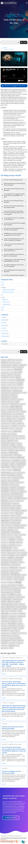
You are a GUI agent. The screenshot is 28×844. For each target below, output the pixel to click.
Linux (19, 621)
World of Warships (12, 623)
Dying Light (21, 562)
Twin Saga (3, 433)
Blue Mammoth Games (5, 367)
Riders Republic (16, 550)
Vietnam (4, 613)
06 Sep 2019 (5, 678)
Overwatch (4, 362)
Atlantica (18, 601)
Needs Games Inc (20, 472)
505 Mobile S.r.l (4, 542)
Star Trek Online (11, 585)
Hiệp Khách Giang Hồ (5, 633)
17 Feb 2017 (5, 703)
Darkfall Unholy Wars (6, 505)
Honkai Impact (22, 567)
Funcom (12, 482)
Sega (12, 443)
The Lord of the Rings (6, 599)
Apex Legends (11, 475)
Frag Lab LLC (4, 594)
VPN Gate (13, 567)
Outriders (19, 606)
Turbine (24, 574)
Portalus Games (13, 487)
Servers (2, 285)
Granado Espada (4, 445)
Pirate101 (10, 534)
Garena (18, 377)
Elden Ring (3, 585)
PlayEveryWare (13, 445)
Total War (10, 498)
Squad (13, 367)
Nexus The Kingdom (5, 399)
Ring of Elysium (9, 579)
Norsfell (24, 392)
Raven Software (12, 643)
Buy (2, 294)
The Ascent (21, 436)
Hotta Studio (11, 411)
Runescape (3, 527)
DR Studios (3, 537)
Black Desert (4, 438)
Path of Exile (20, 16)
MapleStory (11, 557)
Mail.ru (18, 362)
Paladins (19, 475)
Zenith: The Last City (14, 484)
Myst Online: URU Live (12, 552)
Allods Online (17, 589)
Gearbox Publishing (15, 532)
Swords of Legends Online (6, 604)
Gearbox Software (5, 621)
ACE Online (3, 477)
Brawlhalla (3, 440)
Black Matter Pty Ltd (5, 515)
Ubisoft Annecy (16, 503)
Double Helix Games (5, 510)
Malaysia (13, 515)
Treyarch (3, 374)
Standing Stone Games (5, 423)
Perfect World (12, 545)
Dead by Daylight (4, 517)
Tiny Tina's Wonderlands (20, 462)
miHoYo (3, 369)
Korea (21, 579)
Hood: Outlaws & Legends (6, 628)
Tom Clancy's (22, 534)
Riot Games (20, 399)
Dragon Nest (4, 630)
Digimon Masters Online (19, 450)
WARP (11, 648)
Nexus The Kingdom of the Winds (15, 409)
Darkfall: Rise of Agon (17, 505)
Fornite (3, 577)
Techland (3, 552)
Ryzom (7, 610)
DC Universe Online (5, 413)
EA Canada (3, 480)
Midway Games (23, 608)
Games (2, 307)
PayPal (15, 628)
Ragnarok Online (5, 520)
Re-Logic (10, 421)
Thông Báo (3, 333)
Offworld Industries (18, 559)
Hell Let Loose (4, 539)
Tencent (23, 411)
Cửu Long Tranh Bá (12, 616)
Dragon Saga (4, 450)
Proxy (8, 416)
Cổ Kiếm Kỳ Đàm (21, 616)
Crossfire (11, 555)
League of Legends (16, 406)
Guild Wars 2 (19, 467)
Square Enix (4, 496)
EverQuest (4, 500)
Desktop (4, 388)
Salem (3, 418)
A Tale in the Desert (5, 404)
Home (2, 282)
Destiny (3, 475)
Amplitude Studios (5, 372)
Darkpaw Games (4, 567)
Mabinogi (12, 508)
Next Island (3, 582)
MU (13, 423)
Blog (2, 309)
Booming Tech (20, 367)
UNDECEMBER (15, 480)
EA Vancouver (10, 401)
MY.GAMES (21, 628)
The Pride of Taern (14, 491)
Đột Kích (24, 498)
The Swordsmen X (5, 570)
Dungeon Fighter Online (18, 577)
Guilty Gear (18, 443)
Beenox (19, 545)
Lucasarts (11, 630)
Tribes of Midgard (4, 464)
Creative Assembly (5, 532)
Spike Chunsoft (14, 372)
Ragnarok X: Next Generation (6, 525)
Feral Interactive (4, 406)
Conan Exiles (20, 539)
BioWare (24, 510)
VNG (14, 385)
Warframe (13, 610)
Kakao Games (17, 374)
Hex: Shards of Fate (18, 496)
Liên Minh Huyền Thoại (6, 547)
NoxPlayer (12, 464)
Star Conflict (18, 570)
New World (18, 638)
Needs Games (21, 418)
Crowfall (15, 547)
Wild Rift (15, 364)
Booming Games (15, 635)
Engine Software (20, 500)
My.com (15, 418)
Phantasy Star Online (15, 522)
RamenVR (9, 469)
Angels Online (10, 359)
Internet (3, 322)
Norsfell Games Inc (19, 482)
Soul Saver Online (15, 416)
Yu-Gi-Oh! (3, 498)
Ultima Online (4, 645)
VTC (17, 645)
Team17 (16, 534)
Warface (17, 630)
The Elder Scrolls (5, 574)
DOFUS (10, 431)
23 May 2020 (5, 657)
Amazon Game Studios (16, 392)
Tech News (3, 330)
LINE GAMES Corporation (6, 390)
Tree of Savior (11, 527)
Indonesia (11, 496)
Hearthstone (19, 542)
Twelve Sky (23, 460)
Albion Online (4, 508)
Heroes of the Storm (6, 503)
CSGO (18, 515)
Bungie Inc (3, 623)
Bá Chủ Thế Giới (9, 589)
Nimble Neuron (4, 648)
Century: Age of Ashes (12, 433)
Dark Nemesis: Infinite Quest (6, 559)
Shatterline (3, 411)
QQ (2, 589)
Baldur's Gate (12, 362)
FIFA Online (16, 460)
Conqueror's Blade (18, 421)
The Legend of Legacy (21, 464)
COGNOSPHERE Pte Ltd (12, 618)
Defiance (3, 534)
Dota (14, 472)
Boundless (15, 608)
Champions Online (5, 462)
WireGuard (4, 616)
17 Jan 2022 (4, 724)
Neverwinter (15, 425)
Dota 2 (12, 570)
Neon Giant (3, 625)
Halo (20, 618)
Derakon (25, 552)
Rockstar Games (14, 404)
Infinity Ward (9, 577)
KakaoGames (11, 601)
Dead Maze (3, 385)
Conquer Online (12, 625)
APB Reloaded (13, 562)
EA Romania (13, 489)
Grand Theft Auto (16, 564)
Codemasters (10, 369)
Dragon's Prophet (5, 467)
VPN (18, 582)
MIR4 (22, 550)
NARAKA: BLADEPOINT (10, 606)
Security (3, 328)
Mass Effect (13, 399)
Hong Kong (23, 517)
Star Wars (17, 525)
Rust (16, 530)
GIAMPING (3, 320)
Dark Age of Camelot (14, 572)
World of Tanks (13, 452)
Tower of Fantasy (13, 613)
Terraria (17, 411)
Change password (6, 304)
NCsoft (9, 477)
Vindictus (3, 618)
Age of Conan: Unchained (6, 447)
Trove (2, 579)
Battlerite (10, 440)
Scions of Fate (12, 382)
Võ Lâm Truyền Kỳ (6, 550)
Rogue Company (17, 455)
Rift (2, 610)
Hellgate (12, 428)
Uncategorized (4, 336)
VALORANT (12, 539)
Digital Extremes (4, 487)
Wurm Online (17, 498)
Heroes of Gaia (14, 587)
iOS (12, 542)
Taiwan (17, 401)
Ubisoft (14, 640)
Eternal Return (21, 487)
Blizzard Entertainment (6, 436)
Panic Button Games (17, 390)
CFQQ (22, 416)
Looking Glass (19, 585)
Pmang (11, 517)
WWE (9, 480)
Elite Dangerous (20, 423)
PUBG (18, 508)
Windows (20, 380)
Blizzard (23, 555)
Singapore (10, 582)
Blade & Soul (19, 513)
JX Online (13, 621)
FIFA (20, 372)
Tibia (9, 385)
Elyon (3, 416)
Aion (15, 604)
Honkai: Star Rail (18, 428)
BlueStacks (20, 640)
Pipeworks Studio (4, 572)
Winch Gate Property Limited (7, 455)
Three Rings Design (5, 489)
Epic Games (10, 530)
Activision (15, 447)
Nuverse (12, 438)
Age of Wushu (20, 527)
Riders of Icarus (4, 382)
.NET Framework (23, 633)
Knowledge (3, 325)
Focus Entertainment (5, 493)
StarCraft (9, 418)
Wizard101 (22, 404)
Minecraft (17, 592)
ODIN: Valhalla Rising (15, 574)
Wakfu (24, 606)
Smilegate (22, 447)
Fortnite (18, 537)
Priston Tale (15, 436)
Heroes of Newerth (5, 640)
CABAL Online (5, 484)
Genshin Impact (5, 522)
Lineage (3, 601)
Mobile (17, 470)
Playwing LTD (19, 643)
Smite (11, 638)
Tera (16, 440)
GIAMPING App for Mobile (7, 292)
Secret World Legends (15, 510)
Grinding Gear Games (11, 16)
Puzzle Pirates (22, 587)
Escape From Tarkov (5, 397)
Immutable (14, 397)
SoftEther (20, 457)
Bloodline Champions (6, 472)
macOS (13, 467)
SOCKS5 (18, 369)
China (20, 385)
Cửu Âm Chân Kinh (5, 587)
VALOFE (19, 594)
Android (17, 431)
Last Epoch (23, 525)
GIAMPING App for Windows (8, 289)
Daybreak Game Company (17, 493)
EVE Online (4, 545)
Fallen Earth (4, 421)
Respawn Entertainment (6, 460)
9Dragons (20, 445)
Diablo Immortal (5, 491)
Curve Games (12, 500)
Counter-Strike (14, 387)
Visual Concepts (11, 537)
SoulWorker (10, 374)
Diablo (11, 645)
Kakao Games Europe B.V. (6, 364)
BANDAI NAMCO (4, 482)
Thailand (17, 517)
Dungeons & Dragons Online (7, 592)
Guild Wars (4, 457)
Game (20, 14)
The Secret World (5, 443)
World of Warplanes (16, 520)
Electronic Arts (4, 562)
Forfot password (5, 302)
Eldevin (16, 579)
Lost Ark (15, 633)
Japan (2, 606)
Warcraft (11, 450)
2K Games (3, 431)
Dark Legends (20, 489)
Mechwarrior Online (5, 635)
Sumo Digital (20, 382)
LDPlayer (3, 469)
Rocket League (19, 557)
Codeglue (3, 401)
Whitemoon (4, 409)
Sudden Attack (23, 491)
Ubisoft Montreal (22, 364)
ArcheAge (4, 643)
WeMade (20, 623)
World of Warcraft (18, 477)
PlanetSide (12, 457)
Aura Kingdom (12, 594)
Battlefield (3, 557)
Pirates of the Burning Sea (6, 608)
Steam (12, 377)
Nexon (3, 359)
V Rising (12, 462)
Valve (21, 387)
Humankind (21, 604)
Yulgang (20, 610)
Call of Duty (4, 428)
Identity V (3, 530)
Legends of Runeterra (5, 392)
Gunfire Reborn (4, 638)
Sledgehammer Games (17, 599)
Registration (4, 299)
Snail (19, 552)
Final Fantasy (4, 377)
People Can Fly (21, 625)
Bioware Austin (4, 452)
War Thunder (22, 613)
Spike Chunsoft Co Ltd (20, 438)
